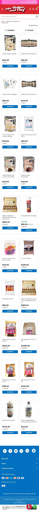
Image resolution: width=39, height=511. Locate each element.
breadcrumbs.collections (12, 21)
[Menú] (2, 9)
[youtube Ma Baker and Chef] (16, 451)
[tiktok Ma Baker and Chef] (21, 451)
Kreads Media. (30, 494)
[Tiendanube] (19, 503)
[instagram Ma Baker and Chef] (5, 451)
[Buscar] (36, 16)
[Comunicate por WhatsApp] (33, 9)
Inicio (2, 21)
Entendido (32, 508)
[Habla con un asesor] (29, 506)
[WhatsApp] (35, 507)
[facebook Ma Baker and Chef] (10, 451)
